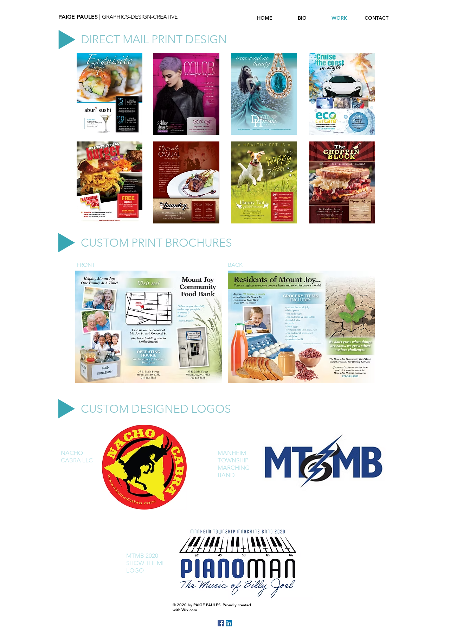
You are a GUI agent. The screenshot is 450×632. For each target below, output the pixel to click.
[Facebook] (221, 623)
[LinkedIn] (229, 623)
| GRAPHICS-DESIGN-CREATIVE (138, 16)
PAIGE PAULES (78, 16)
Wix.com (189, 609)
